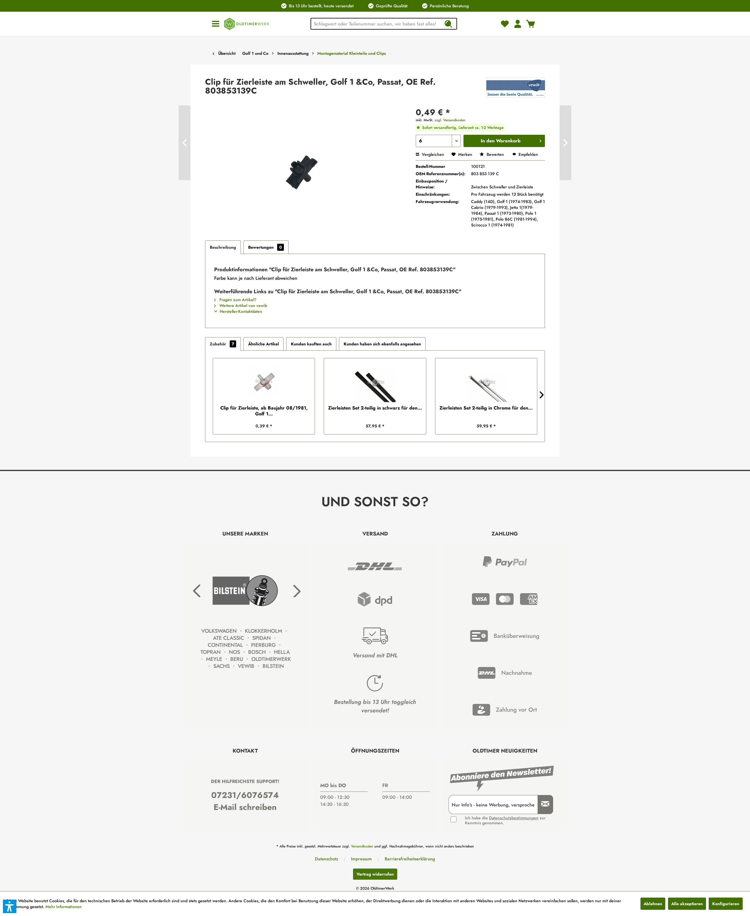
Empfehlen (527, 154)
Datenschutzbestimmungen (513, 818)
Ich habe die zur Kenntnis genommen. (505, 820)
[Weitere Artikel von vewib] (515, 88)
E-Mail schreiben (245, 807)
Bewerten (495, 154)
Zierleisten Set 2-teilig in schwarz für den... (375, 408)
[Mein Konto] (517, 23)
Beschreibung (223, 247)
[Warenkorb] (530, 23)
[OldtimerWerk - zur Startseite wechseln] (246, 24)
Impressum (361, 859)
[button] (9, 906)
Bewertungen (265, 247)
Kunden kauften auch (311, 344)
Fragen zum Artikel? (237, 300)
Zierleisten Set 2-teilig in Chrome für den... (486, 408)
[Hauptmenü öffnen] (215, 24)
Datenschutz (326, 859)
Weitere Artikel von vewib (242, 305)
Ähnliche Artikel (263, 344)
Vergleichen (432, 154)
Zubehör (222, 344)
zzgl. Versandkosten (450, 120)
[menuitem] (215, 24)
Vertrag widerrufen (375, 874)
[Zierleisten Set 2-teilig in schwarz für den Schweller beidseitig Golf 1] (375, 381)
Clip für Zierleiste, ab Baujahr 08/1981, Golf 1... (264, 411)
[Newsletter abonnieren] (543, 804)
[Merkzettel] (505, 23)
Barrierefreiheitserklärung (410, 859)
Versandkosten (362, 846)
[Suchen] (448, 23)
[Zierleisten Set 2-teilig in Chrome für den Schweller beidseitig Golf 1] (486, 381)
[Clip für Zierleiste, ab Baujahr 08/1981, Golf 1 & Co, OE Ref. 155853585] (264, 381)
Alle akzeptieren (687, 904)
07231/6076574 (245, 795)
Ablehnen (653, 904)
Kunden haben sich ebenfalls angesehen (382, 344)
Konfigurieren (725, 904)
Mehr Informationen (63, 907)
